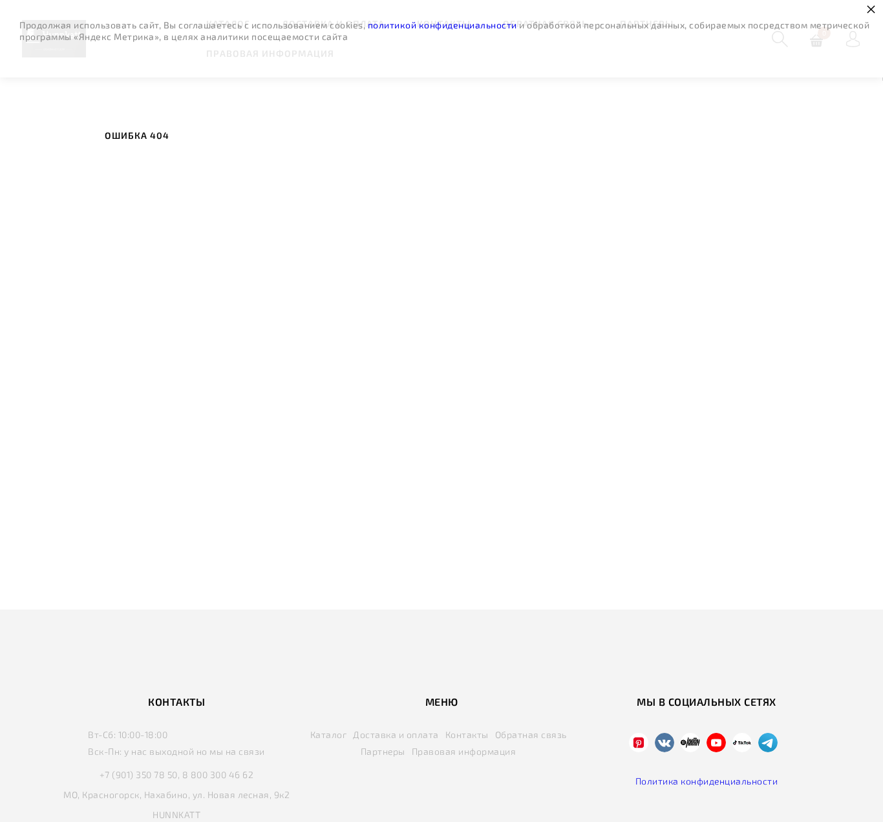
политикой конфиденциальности (442, 24)
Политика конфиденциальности (706, 781)
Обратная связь (531, 734)
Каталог (328, 734)
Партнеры (383, 751)
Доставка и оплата (396, 734)
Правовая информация (464, 751)
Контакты (467, 734)
